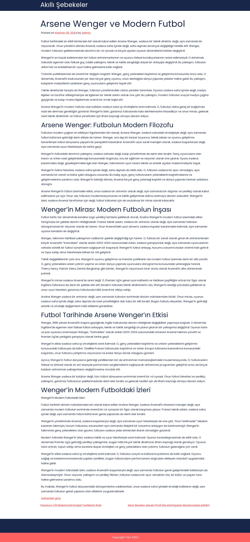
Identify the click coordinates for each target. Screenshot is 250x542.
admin (86, 33)
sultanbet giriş (51, 498)
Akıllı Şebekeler (64, 5)
